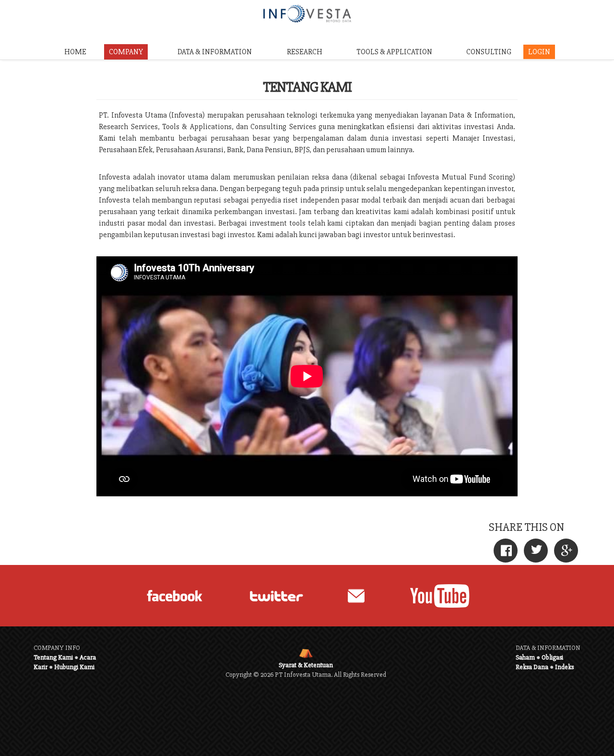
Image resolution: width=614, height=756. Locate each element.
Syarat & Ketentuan (306, 665)
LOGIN (539, 52)
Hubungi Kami (74, 667)
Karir (40, 667)
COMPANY (126, 52)
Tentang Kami (53, 657)
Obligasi (552, 657)
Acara (88, 657)
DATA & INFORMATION (214, 52)
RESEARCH (304, 52)
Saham (525, 657)
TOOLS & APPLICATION (394, 52)
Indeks (564, 667)
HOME (75, 52)
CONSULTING (488, 52)
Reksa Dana (532, 667)
